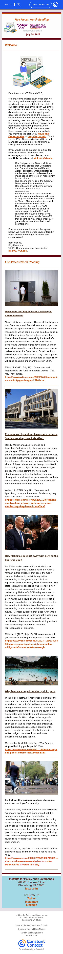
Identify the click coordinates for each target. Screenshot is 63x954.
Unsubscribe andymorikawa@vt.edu (31, 925)
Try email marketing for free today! (31, 949)
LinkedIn (31, 904)
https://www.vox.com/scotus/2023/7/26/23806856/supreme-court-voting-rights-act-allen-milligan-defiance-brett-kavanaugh (31, 643)
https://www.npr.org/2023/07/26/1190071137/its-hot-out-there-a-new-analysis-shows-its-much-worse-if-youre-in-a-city (31, 861)
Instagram (31, 901)
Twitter (31, 898)
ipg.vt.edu (31, 888)
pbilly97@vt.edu (42, 158)
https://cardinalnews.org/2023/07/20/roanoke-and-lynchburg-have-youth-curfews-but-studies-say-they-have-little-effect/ (31, 502)
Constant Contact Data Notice (31, 929)
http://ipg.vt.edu (37, 136)
